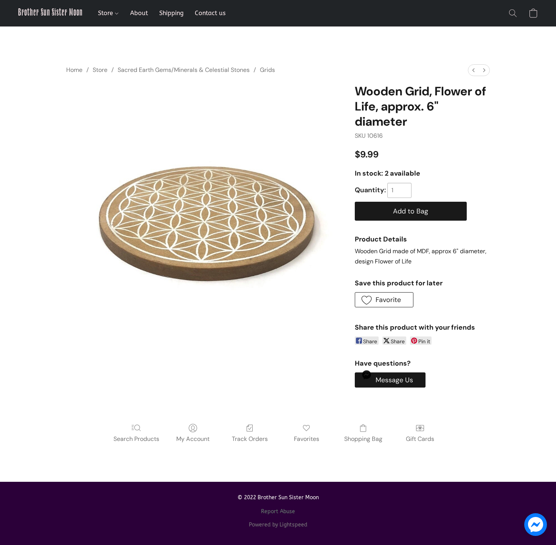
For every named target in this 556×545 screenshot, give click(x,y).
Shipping (171, 13)
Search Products (136, 439)
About (139, 13)
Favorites (306, 439)
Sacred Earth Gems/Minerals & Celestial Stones (184, 70)
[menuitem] (473, 70)
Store (106, 13)
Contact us (210, 13)
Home (74, 70)
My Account (193, 439)
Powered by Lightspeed (278, 525)
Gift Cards (420, 439)
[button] (50, 13)
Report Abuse (278, 511)
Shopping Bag (363, 439)
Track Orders (250, 439)
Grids (267, 70)
